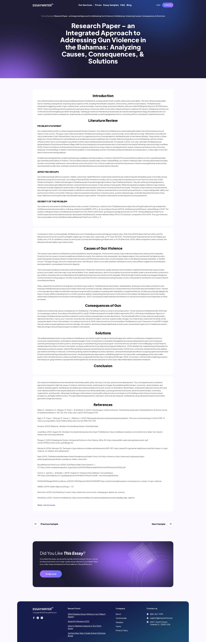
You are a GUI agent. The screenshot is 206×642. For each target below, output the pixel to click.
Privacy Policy (122, 630)
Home (43, 16)
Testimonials (121, 618)
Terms (118, 626)
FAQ (122, 5)
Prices (98, 5)
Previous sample (49, 524)
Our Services (85, 5)
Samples (50, 16)
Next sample (158, 524)
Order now (167, 5)
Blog (129, 5)
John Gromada (49, 505)
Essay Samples (111, 5)
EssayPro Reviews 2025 (78, 621)
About (118, 614)
